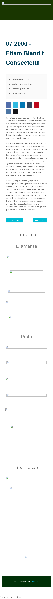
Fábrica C (34, 581)
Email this (15, 118)
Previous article (15, 220)
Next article (39, 220)
